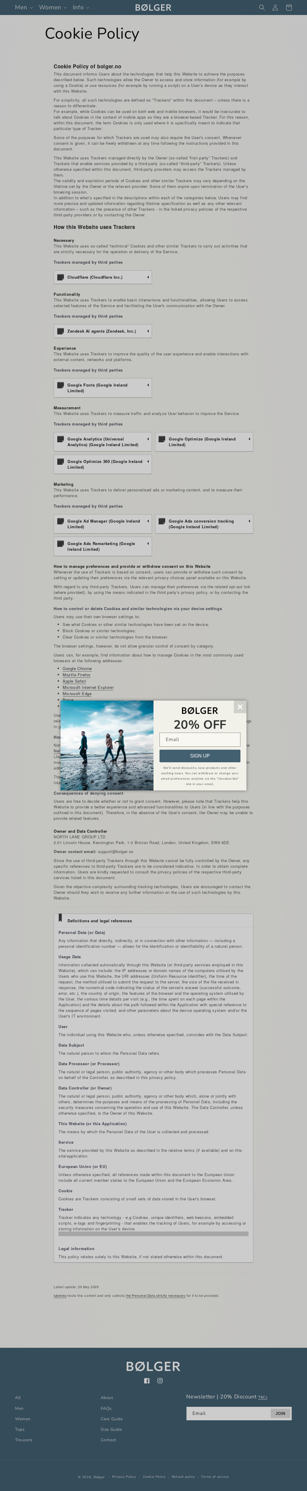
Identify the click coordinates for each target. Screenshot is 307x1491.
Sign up (200, 755)
